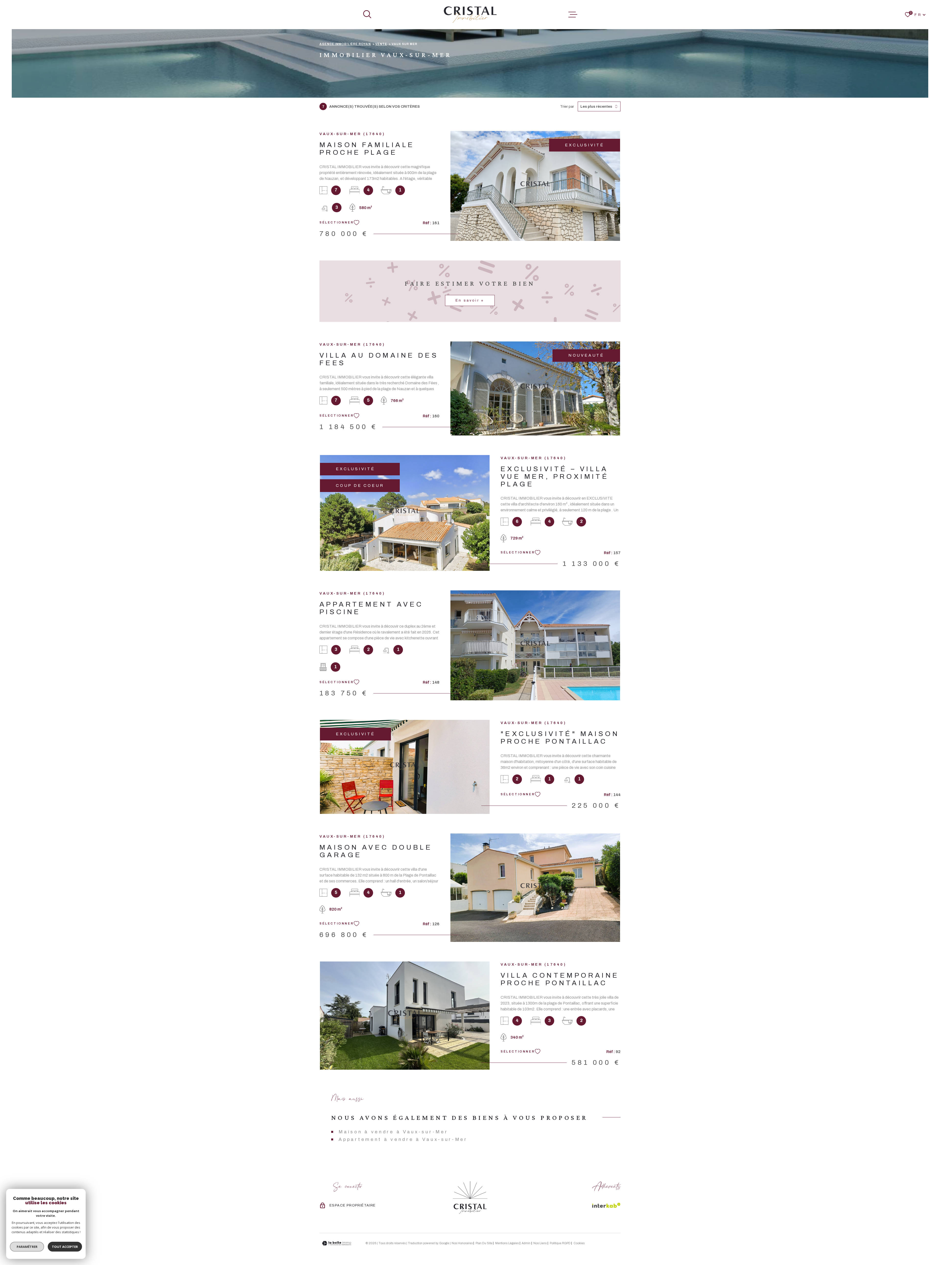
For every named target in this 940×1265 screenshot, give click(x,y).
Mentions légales (507, 1243)
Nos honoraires (462, 1243)
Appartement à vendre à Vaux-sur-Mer (403, 1139)
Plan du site (484, 1243)
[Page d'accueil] (470, 14)
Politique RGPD (560, 1243)
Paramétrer (27, 1246)
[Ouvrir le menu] (572, 14)
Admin (526, 1243)
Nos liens (540, 1243)
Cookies (579, 1243)
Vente (381, 44)
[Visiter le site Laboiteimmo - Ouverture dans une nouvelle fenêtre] (336, 1243)
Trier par (567, 106)
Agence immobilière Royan (345, 44)
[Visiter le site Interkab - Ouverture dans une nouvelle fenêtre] (606, 1205)
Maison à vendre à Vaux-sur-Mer (393, 1131)
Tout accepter (65, 1246)
